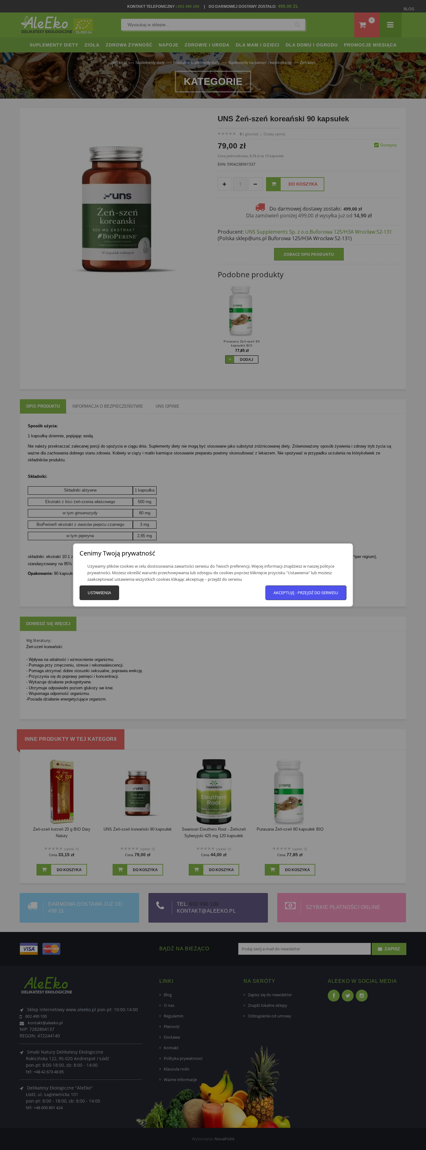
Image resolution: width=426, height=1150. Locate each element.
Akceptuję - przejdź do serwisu (306, 592)
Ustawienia (99, 592)
